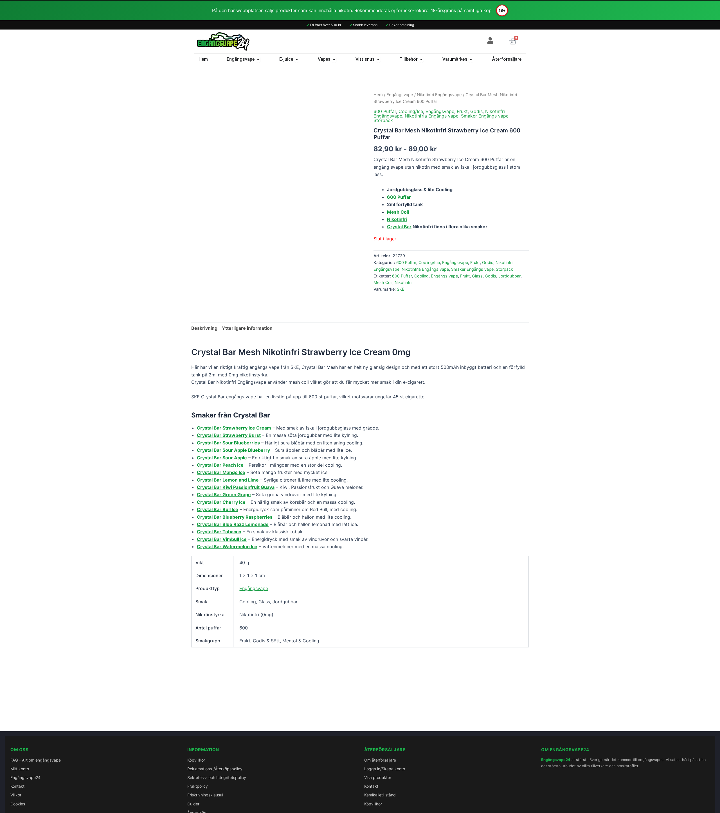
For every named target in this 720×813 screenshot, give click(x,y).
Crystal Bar (399, 226)
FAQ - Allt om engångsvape (35, 760)
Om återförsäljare (380, 760)
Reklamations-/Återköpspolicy (214, 768)
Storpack (383, 120)
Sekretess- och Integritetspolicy (216, 777)
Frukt (462, 111)
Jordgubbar (509, 276)
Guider (193, 803)
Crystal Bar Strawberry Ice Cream (234, 428)
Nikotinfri (403, 282)
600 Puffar (385, 111)
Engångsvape (399, 94)
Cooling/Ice (411, 111)
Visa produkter (377, 777)
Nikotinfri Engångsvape (439, 94)
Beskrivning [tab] (204, 328)
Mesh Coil (383, 282)
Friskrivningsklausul (205, 794)
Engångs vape (444, 276)
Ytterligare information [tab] (247, 328)
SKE (400, 289)
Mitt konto (19, 768)
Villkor (15, 794)
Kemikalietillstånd (380, 794)
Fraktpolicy (197, 786)
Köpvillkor (196, 760)
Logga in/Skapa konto (384, 768)
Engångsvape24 (25, 777)
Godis (476, 111)
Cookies (17, 803)
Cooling (421, 276)
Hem (378, 94)
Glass (477, 276)
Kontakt (17, 786)
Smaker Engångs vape (484, 116)
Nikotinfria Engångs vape (431, 116)
